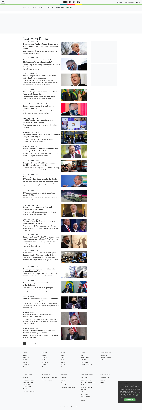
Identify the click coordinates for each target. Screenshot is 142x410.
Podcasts (44, 353)
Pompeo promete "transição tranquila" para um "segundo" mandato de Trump (41, 149)
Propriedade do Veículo (29, 380)
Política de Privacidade (29, 391)
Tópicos (26, 7)
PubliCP (25, 360)
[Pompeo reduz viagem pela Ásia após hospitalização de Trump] (74, 210)
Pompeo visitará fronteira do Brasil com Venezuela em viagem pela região (39, 331)
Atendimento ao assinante (49, 377)
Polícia (44, 367)
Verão (63, 364)
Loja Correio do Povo (86, 380)
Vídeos (44, 355)
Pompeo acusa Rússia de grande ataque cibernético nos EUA (38, 107)
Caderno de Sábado (86, 364)
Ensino (63, 360)
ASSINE (35, 8)
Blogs (24, 367)
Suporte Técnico (85, 396)
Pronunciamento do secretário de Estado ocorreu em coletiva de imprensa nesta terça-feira (41, 154)
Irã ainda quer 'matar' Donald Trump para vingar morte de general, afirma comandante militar (41, 46)
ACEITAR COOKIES (130, 399)
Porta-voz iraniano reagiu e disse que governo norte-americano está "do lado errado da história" (41, 275)
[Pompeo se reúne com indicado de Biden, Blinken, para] (74, 64)
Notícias (44, 357)
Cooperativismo (104, 355)
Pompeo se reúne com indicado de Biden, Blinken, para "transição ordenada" (39, 60)
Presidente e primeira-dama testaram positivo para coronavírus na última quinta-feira (40, 213)
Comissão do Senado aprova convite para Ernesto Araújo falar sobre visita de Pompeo (40, 253)
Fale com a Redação (47, 380)
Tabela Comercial (66, 385)
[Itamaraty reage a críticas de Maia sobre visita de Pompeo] (74, 287)
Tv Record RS (103, 382)
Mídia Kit (63, 382)
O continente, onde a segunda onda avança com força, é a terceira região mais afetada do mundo (41, 169)
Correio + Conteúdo (105, 353)
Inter (82, 355)
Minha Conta (84, 394)
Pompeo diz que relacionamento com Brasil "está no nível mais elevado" (40, 92)
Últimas (25, 353)
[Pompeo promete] (74, 151)
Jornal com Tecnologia (106, 357)
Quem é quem (27, 386)
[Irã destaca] (74, 272)
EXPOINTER (49, 8)
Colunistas (26, 364)
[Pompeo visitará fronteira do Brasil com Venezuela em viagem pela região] (74, 333)
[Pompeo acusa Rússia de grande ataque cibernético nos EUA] (74, 109)
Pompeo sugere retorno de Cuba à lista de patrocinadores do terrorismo (39, 76)
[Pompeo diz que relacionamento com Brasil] (74, 95)
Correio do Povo (104, 377)
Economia (45, 362)
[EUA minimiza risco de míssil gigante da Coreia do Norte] (74, 196)
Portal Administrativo (87, 387)
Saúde (63, 362)
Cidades (44, 364)
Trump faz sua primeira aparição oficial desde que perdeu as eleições (41, 135)
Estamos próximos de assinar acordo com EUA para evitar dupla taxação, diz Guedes (40, 177)
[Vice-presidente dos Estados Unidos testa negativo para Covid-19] (74, 225)
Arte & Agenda (85, 357)
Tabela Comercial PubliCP (68, 387)
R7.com (102, 385)
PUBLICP (69, 8)
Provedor (83, 389)
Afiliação (25, 377)
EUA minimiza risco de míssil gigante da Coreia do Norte (39, 193)
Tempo (63, 357)
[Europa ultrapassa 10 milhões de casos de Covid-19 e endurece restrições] (74, 166)
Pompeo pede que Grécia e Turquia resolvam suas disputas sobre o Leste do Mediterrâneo (41, 237)
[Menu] (3, 2)
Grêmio (83, 353)
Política (44, 360)
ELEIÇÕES (42, 8)
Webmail (83, 392)
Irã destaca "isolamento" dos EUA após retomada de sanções (39, 269)
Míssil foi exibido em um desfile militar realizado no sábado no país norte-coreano (40, 199)
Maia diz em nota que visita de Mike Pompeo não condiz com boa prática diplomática (41, 299)
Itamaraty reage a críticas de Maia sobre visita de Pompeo (39, 283)
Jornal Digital (84, 377)
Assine (120, 2)
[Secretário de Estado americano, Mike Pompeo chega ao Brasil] (74, 318)
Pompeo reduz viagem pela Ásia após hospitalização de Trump (38, 208)
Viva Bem (102, 360)
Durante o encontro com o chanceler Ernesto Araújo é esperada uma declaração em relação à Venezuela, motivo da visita (41, 321)
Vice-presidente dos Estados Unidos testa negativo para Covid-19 (39, 222)
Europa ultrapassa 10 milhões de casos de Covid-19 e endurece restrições (39, 163)
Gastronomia (84, 362)
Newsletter (26, 357)
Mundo (63, 353)
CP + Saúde (84, 385)
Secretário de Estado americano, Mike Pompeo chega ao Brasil (38, 315)
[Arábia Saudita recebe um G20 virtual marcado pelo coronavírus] (74, 123)
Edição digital (130, 2)
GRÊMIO (57, 8)
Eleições (25, 355)
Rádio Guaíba (103, 380)
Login (138, 2)
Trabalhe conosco (28, 389)
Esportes (63, 367)
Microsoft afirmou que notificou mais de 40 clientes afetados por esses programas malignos (40, 112)
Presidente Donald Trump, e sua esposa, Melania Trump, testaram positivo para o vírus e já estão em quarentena (40, 228)
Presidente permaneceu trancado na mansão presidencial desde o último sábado (38, 140)
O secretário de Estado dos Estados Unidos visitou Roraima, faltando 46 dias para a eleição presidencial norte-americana (41, 305)
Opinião (25, 362)
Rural (62, 355)
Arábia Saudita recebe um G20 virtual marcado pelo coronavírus (38, 121)
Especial (83, 367)
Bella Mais (83, 360)
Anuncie (63, 377)
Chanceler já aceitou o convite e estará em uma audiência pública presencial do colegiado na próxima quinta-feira (41, 260)
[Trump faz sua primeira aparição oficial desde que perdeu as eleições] (74, 137)
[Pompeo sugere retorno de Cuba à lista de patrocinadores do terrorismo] (74, 80)
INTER (63, 8)
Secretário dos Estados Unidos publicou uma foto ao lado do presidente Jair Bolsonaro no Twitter (40, 98)
